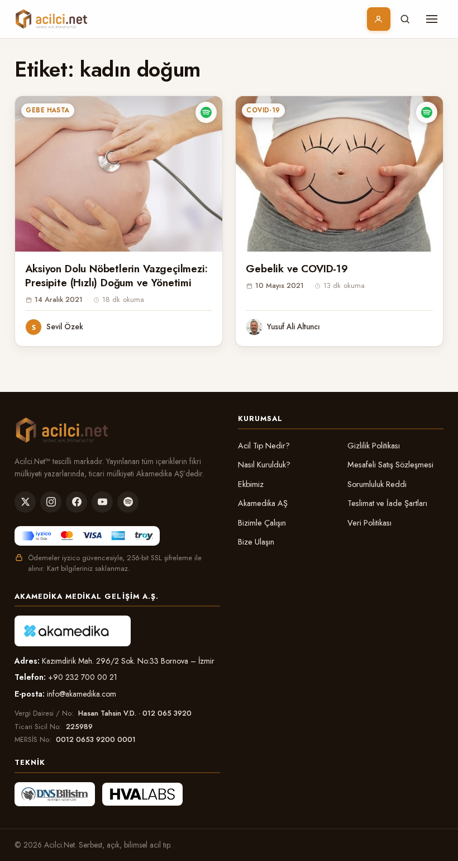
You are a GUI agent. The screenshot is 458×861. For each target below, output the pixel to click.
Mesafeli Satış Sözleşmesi (390, 464)
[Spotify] (128, 502)
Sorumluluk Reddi (377, 484)
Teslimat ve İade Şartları (387, 503)
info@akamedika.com (81, 693)
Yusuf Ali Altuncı (293, 326)
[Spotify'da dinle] (206, 112)
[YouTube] (102, 502)
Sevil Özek (64, 326)
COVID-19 (263, 110)
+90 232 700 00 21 (82, 677)
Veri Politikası (369, 522)
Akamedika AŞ (263, 503)
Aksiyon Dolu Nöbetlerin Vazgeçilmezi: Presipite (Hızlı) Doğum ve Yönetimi (116, 275)
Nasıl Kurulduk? (264, 464)
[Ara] (405, 19)
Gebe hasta (48, 110)
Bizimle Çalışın (262, 522)
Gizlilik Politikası (373, 445)
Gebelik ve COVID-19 (296, 268)
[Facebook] (76, 502)
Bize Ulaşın (256, 541)
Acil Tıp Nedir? (264, 445)
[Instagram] (50, 502)
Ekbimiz (251, 484)
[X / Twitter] (25, 502)
